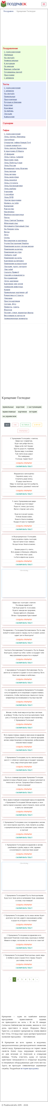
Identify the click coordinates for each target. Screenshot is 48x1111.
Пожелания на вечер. (13, 249)
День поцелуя (10, 180)
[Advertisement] (18, 359)
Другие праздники (12, 200)
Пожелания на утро (13, 252)
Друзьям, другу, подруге (15, 266)
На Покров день (11, 229)
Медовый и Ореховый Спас (16, 226)
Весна (6, 232)
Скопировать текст (24, 466)
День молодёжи (11, 177)
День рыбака (10, 188)
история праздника (30, 1068)
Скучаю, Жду (10, 304)
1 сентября (9, 194)
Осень (7, 238)
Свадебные (9, 139)
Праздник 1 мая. (11, 160)
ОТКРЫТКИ (23, 431)
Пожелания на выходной (15, 263)
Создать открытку (24, 463)
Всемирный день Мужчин (16, 168)
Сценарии (8, 123)
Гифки (6, 130)
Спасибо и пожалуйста (14, 275)
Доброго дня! (10, 255)
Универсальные (11, 60)
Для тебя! (8, 269)
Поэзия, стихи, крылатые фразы (18, 312)
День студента (11, 183)
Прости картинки (12, 301)
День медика (10, 174)
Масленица (9, 212)
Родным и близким (12, 102)
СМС (15, 425)
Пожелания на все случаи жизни (18, 246)
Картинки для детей (13, 284)
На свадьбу (9, 58)
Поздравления (10, 48)
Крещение (9, 206)
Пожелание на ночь (13, 258)
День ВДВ (8, 197)
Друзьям (8, 114)
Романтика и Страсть (14, 295)
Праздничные (10, 99)
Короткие (8, 105)
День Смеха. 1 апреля (13, 157)
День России (10, 165)
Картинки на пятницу (14, 261)
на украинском (9, 416)
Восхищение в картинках (15, 240)
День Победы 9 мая (13, 163)
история (33, 412)
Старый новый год (12, 145)
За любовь (8, 111)
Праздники (9, 75)
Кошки (7, 289)
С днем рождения (12, 52)
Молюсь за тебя (11, 203)
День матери (10, 171)
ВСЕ (7, 425)
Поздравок (8, 11)
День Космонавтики (13, 186)
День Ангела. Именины (14, 137)
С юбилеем (9, 78)
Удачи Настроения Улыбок (16, 243)
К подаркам (9, 63)
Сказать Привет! (11, 272)
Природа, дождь (11, 307)
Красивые (8, 108)
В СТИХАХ (25, 425)
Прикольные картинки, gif (16, 292)
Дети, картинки (11, 281)
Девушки (8, 298)
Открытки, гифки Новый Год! (17, 142)
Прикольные (9, 96)
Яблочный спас (11, 223)
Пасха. (7, 217)
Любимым (8, 55)
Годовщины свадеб (13, 72)
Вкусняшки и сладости (14, 315)
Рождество (9, 209)
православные (9, 412)
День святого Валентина (15, 148)
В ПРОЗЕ (37, 425)
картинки (22, 412)
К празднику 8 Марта (14, 151)
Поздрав (16, 4)
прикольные (8, 407)
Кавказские (9, 117)
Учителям (8, 191)
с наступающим (34, 407)
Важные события (12, 69)
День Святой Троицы (14, 220)
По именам (9, 66)
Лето (6, 235)
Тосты (6, 84)
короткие (20, 407)
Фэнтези (8, 310)
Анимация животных (13, 287)
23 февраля (9, 154)
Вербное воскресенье (14, 214)
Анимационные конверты (16, 318)
